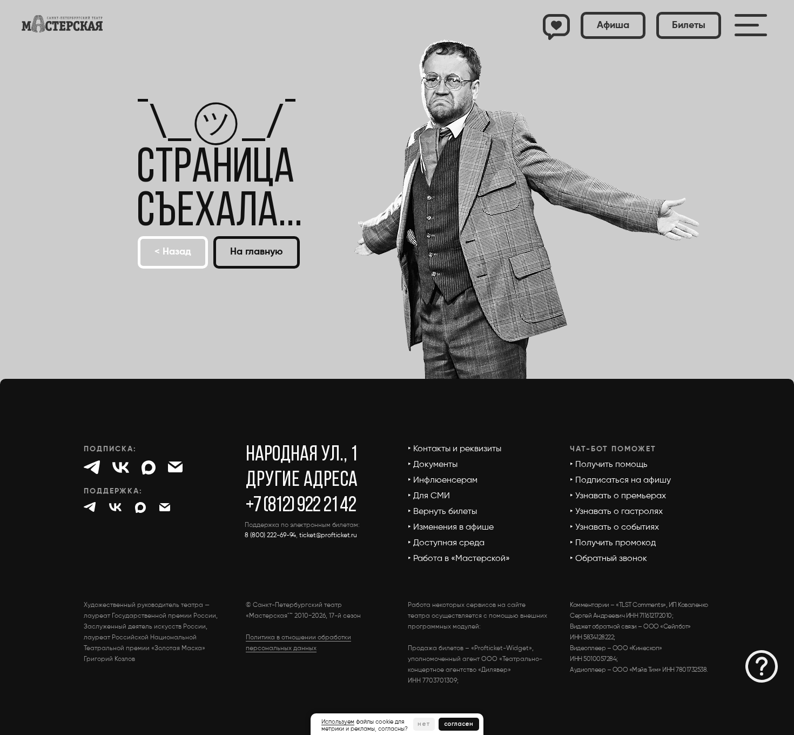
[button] (688, 25)
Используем (337, 722)
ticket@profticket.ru (328, 535)
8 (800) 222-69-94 (270, 535)
